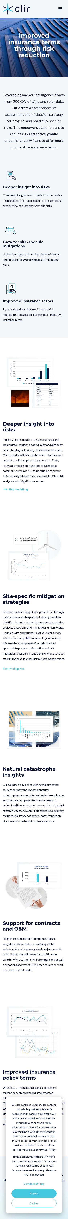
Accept (34, 1193)
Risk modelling (18, 489)
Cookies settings (34, 1183)
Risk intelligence (13, 668)
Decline (34, 1203)
